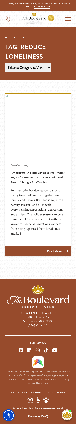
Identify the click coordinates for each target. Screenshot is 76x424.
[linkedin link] (29, 350)
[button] (9, 415)
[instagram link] (38, 350)
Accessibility (38, 392)
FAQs (51, 392)
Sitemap (61, 392)
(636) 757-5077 (38, 325)
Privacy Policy (19, 392)
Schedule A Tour (42, 7)
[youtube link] (54, 350)
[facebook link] (21, 350)
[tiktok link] (46, 350)
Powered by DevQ (38, 416)
